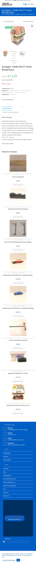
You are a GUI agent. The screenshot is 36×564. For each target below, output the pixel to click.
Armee (9, 370)
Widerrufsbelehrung (9, 482)
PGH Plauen (23, 92)
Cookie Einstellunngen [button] (9, 560)
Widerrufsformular (14, 518)
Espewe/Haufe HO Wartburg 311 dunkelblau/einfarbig (18, 308)
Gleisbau (14, 239)
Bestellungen (7, 453)
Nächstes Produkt (27, 21)
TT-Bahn (11, 94)
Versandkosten (9, 80)
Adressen (5, 456)
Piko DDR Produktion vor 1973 (15, 90)
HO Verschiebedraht (18, 177)
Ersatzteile (13, 207)
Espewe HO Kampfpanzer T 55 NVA (18, 373)
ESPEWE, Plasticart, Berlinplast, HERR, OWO (18, 272)
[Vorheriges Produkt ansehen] (3, 21)
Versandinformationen (9, 479)
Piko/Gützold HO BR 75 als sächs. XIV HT (18, 405)
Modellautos (6, 272)
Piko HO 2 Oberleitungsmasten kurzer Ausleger (18, 242)
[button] (32, 26)
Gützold (17, 207)
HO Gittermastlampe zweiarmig (18, 340)
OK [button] (18, 560)
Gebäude (9, 92)
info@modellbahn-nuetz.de (15, 440)
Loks (4, 207)
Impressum (6, 496)
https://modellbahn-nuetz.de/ (16, 445)
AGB (4, 472)
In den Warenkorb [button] (18, 184)
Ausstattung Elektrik (6, 173)
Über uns (5, 492)
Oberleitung (13, 173)
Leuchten (13, 338)
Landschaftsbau (16, 92)
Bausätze (4, 92)
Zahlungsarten (7, 475)
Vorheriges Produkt (9, 21)
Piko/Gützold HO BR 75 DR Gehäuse (18, 209)
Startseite (5, 468)
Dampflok (8, 207)
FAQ (4, 489)
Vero (15, 94)
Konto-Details (7, 460)
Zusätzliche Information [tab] (11, 112)
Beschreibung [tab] (7, 108)
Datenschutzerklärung (9, 485)
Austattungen (27, 90)
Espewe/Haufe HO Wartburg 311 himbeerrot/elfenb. (18, 275)
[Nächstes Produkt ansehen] (33, 21)
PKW (23, 273)
